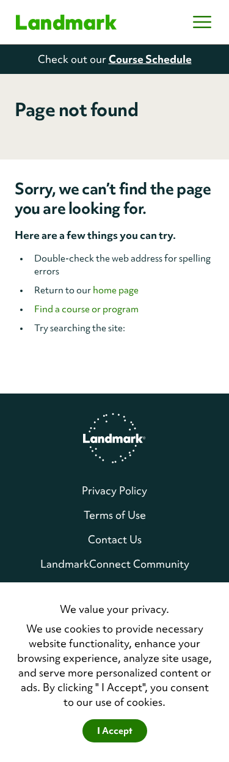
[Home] (66, 22)
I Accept (115, 731)
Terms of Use (115, 515)
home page (116, 290)
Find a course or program (86, 309)
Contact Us (115, 539)
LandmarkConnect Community (114, 564)
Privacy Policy (114, 490)
